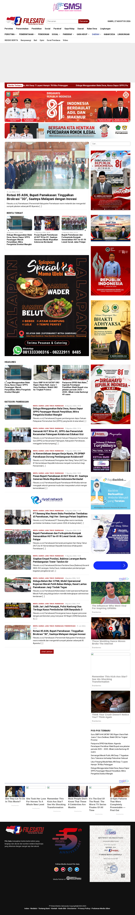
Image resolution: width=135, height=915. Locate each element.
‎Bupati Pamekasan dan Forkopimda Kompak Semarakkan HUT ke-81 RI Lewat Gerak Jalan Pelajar (46, 238)
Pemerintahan (69, 626)
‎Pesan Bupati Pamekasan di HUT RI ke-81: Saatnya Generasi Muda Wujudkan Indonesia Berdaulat (19, 238)
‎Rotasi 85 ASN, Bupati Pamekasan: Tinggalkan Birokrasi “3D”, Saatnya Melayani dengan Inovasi (42, 197)
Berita (35, 406)
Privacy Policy (84, 908)
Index (26, 908)
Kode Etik (62, 908)
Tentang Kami (44, 908)
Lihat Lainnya (46, 652)
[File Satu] (25, 21)
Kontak (54, 908)
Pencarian (84, 21)
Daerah (41, 406)
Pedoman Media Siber (101, 908)
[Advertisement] (67, 62)
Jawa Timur (49, 406)
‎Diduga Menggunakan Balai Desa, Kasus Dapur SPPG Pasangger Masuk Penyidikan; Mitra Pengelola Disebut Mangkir (58, 411)
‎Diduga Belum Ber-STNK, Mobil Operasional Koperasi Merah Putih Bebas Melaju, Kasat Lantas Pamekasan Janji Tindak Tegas (60, 584)
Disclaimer (72, 908)
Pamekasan (59, 406)
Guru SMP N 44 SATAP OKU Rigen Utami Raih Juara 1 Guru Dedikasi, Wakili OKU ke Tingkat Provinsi (18, 386)
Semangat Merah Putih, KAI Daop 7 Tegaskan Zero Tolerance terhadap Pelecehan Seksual (75, 386)
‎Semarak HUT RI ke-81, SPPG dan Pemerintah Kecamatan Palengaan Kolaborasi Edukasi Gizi (72, 238)
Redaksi (33, 908)
